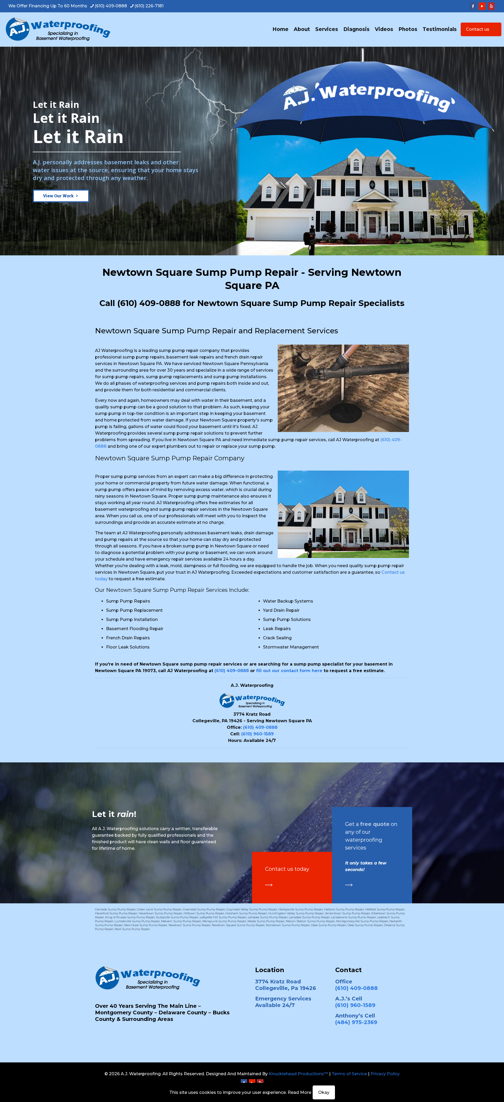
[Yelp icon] (491, 6)
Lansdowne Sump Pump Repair (353, 917)
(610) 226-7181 (149, 5)
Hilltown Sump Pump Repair (204, 913)
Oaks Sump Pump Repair (328, 925)
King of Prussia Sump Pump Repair (130, 917)
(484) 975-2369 (356, 1022)
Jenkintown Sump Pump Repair (347, 913)
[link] (268, 885)
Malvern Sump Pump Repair (181, 921)
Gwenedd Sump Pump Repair (204, 909)
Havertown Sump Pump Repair (160, 913)
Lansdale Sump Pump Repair (309, 917)
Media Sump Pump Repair (266, 921)
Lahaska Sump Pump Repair (268, 917)
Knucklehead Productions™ (298, 1073)
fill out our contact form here (289, 670)
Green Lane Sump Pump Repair (159, 909)
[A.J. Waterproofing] (57, 29)
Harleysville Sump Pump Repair (301, 909)
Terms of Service (349, 1073)
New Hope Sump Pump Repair (145, 925)
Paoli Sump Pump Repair (132, 929)
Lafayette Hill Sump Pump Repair (223, 917)
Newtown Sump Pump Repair (190, 925)
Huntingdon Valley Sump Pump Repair (296, 913)
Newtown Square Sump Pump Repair (238, 925)
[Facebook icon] (473, 6)
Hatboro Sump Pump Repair (344, 909)
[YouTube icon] (482, 6)
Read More (299, 1092)
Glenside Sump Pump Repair (115, 909)
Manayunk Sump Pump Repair (224, 921)
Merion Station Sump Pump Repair (310, 921)
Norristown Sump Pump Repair (288, 925)
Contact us (477, 29)
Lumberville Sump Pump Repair (137, 921)
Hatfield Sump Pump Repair (385, 909)
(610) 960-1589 (257, 733)
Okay (323, 1092)
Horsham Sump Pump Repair (246, 913)
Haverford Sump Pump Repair (116, 913)
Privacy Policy (385, 1073)
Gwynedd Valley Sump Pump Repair (251, 909)
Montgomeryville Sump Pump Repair (362, 921)
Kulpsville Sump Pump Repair (177, 917)
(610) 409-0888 (110, 5)
